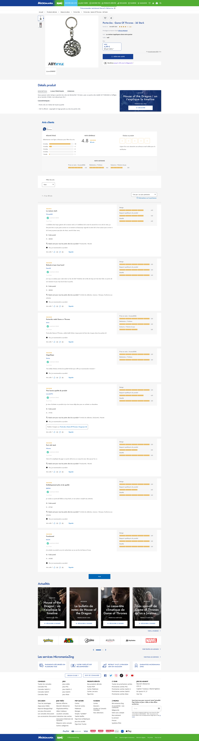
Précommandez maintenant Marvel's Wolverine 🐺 (98, 8)
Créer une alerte (119, 57)
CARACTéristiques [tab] (57, 91)
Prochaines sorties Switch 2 (121, 689)
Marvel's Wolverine (143, 684)
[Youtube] (132, 675)
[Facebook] (105, 675)
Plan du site (158, 737)
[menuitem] (71, 3)
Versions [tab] (70, 91)
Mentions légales (140, 737)
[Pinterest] (127, 675)
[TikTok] (121, 675)
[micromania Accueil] (50, 3)
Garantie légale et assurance (126, 737)
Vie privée (150, 737)
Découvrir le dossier (53, 623)
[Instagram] (116, 675)
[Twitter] (111, 675)
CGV (116, 737)
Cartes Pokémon (92, 689)
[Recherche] (160, 3)
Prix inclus (153, 51)
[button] (71, 3)
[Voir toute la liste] (149, 3)
